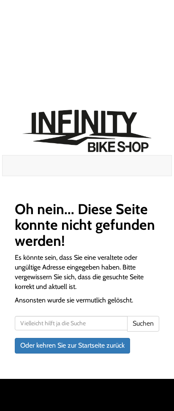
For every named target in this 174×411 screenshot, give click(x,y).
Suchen (143, 323)
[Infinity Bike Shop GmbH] (87, 131)
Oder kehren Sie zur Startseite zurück (72, 345)
